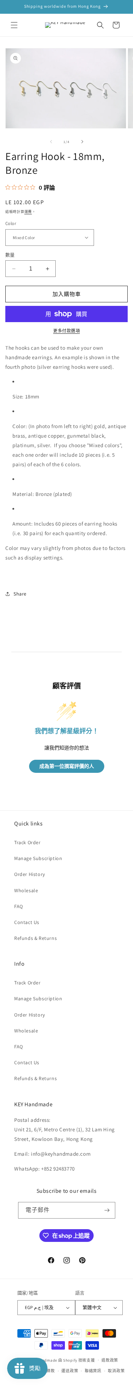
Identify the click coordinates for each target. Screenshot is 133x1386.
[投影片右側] (82, 141)
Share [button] (20, 594)
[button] (14, 25)
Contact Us (26, 922)
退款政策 (109, 1360)
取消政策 (116, 1370)
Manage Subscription (38, 858)
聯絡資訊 (93, 1370)
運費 (28, 211)
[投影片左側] (51, 141)
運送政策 (69, 1370)
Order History (29, 874)
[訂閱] (107, 1210)
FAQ (18, 906)
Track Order (27, 842)
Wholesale (26, 890)
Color (10, 223)
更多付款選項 (66, 330)
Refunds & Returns (35, 938)
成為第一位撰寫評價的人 (66, 766)
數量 (10, 255)
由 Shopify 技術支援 (76, 1359)
